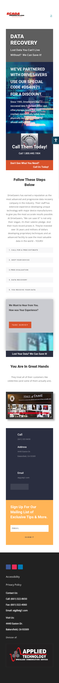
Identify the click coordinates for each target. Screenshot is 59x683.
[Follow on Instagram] (26, 487)
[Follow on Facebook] (13, 487)
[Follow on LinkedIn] (19, 487)
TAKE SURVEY (20, 325)
